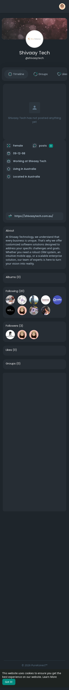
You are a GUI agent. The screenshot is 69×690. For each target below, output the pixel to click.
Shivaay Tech (34, 53)
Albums (11, 277)
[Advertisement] (34, 407)
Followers (12, 325)
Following (12, 291)
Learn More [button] (50, 677)
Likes (9, 349)
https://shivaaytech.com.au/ (34, 216)
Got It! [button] (9, 682)
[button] (62, 6)
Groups (11, 363)
